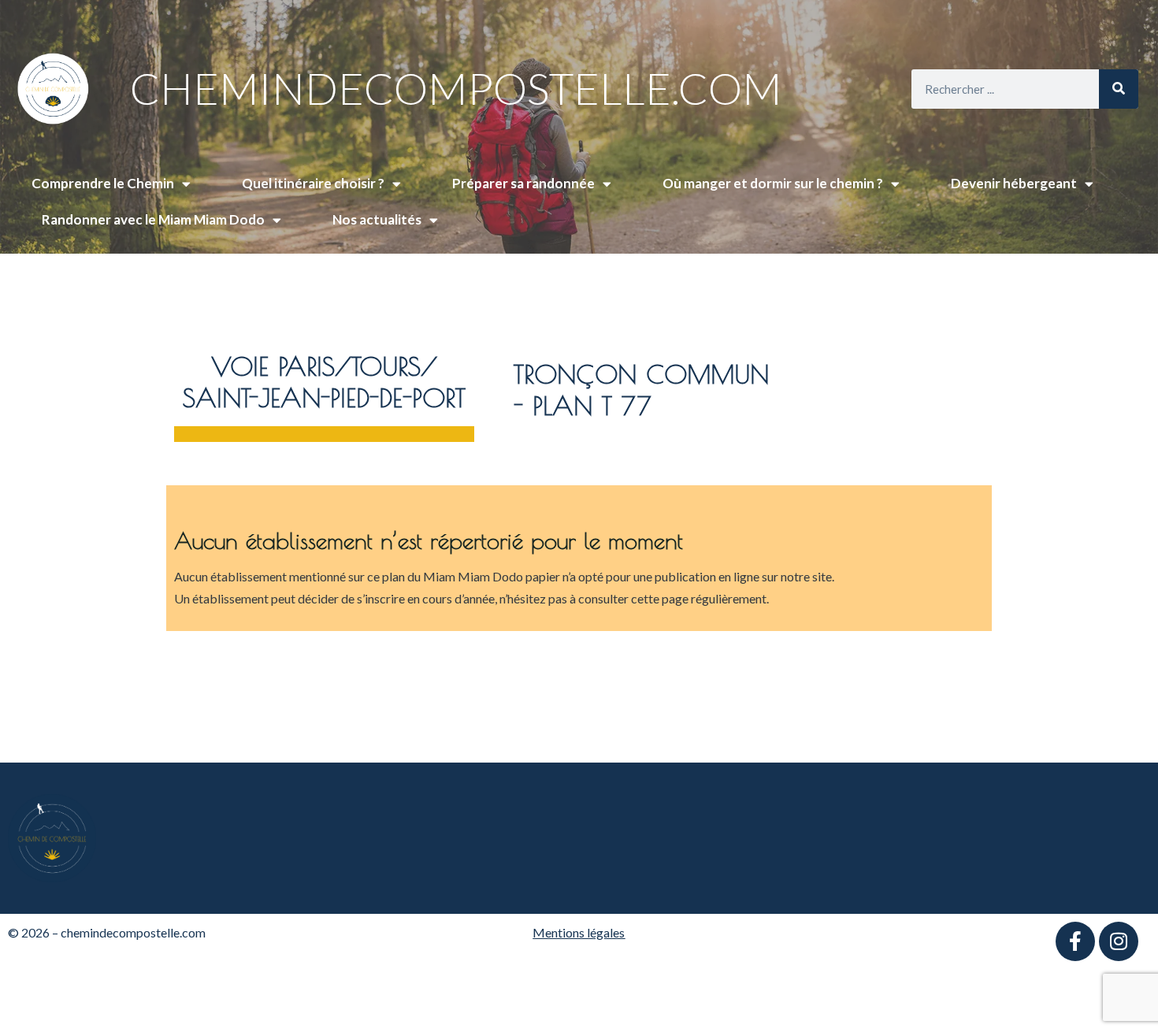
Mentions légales (579, 932)
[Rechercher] (1118, 89)
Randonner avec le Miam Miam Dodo (153, 219)
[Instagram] (1118, 941)
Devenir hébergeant (1014, 183)
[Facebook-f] (1075, 941)
